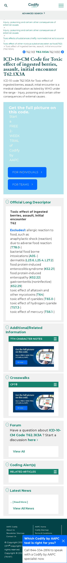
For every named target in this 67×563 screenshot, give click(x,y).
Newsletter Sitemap (15, 533)
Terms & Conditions (43, 533)
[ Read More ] (20, 502)
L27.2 (49, 260)
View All (19, 451)
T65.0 (48, 299)
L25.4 (39, 260)
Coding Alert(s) (23, 465)
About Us (10, 530)
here (32, 440)
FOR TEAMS (20, 184)
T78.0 (15, 247)
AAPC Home (40, 527)
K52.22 (35, 277)
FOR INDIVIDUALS (25, 172)
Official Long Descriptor (30, 202)
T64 (40, 294)
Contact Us (11, 536)
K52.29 (16, 286)
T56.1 (49, 312)
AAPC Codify (11, 527)
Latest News (20, 491)
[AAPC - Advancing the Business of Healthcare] (33, 5)
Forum (15, 425)
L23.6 (30, 260)
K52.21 (49, 269)
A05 (32, 256)
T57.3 (15, 307)
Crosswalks (19, 378)
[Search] (6, 5)
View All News (23, 508)
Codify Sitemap (42, 530)
